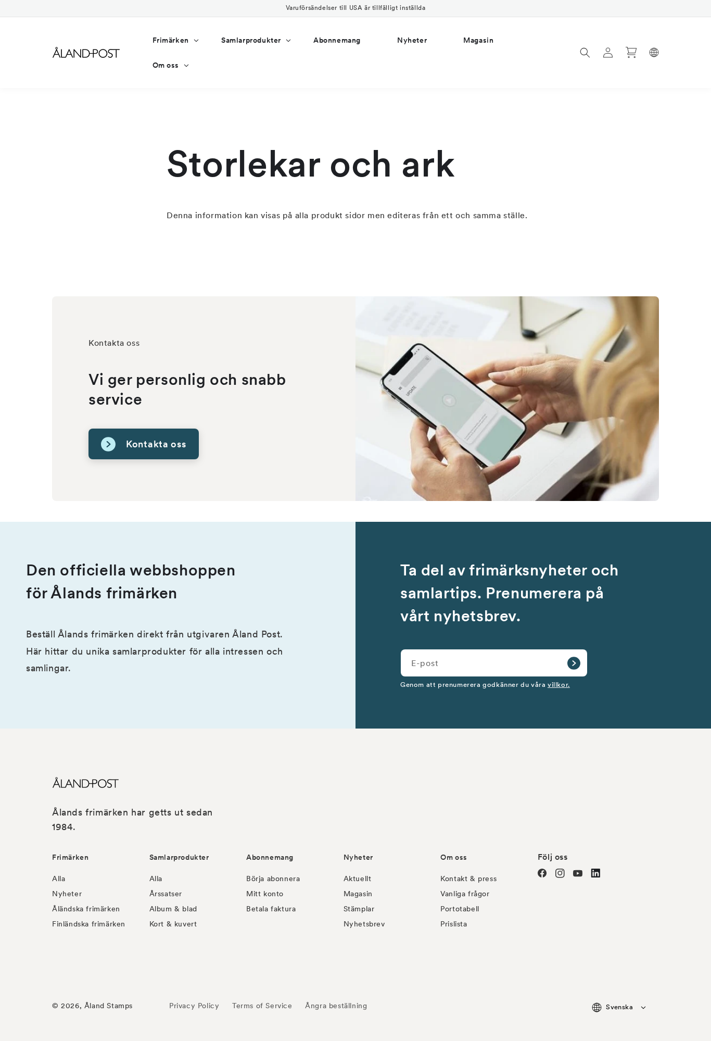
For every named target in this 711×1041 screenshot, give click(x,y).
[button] (168, 40)
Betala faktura (271, 909)
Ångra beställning (336, 1005)
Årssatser (165, 893)
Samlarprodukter (179, 857)
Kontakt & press (468, 878)
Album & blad (173, 909)
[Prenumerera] (573, 663)
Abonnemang (270, 857)
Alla (58, 878)
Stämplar (359, 909)
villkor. (559, 684)
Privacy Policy (194, 1005)
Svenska (619, 1007)
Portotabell (459, 909)
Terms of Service (262, 1005)
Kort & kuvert (173, 924)
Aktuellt (358, 878)
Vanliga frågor (464, 893)
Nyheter (67, 893)
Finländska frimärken (88, 924)
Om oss (453, 857)
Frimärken (70, 857)
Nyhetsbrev (364, 924)
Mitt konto (265, 893)
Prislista (453, 924)
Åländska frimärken (86, 909)
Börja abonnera (273, 878)
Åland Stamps (108, 1005)
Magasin (358, 893)
